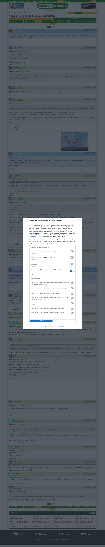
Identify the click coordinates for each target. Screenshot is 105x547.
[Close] (79, 220)
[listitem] (52, 248)
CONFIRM (41, 320)
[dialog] (52, 273)
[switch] (72, 251)
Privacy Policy (61, 326)
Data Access (52, 326)
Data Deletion (44, 326)
